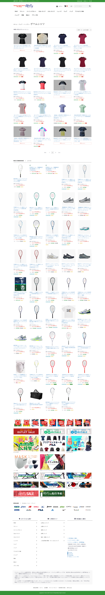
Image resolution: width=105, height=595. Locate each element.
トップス (26, 24)
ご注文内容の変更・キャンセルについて (50, 540)
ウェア (65, 11)
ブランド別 (35, 15)
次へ (59, 152)
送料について (44, 530)
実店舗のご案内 (73, 538)
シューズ (59, 11)
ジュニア (17, 15)
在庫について (44, 533)
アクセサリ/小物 (79, 11)
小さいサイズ (51, 11)
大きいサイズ (42, 11)
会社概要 (46, 587)
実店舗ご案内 (79, 1)
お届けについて (44, 526)
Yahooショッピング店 (74, 556)
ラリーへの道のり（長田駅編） (77, 542)
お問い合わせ (69, 587)
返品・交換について (45, 537)
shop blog (71, 555)
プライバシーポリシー (53, 587)
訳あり (28, 15)
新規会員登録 (35, 587)
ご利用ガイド (85, 1)
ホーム (15, 24)
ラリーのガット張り (74, 540)
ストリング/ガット (31, 11)
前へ (45, 152)
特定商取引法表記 (62, 587)
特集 (23, 15)
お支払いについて (45, 522)
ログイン (41, 587)
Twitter (70, 552)
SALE (16, 11)
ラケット (22, 11)
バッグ (71, 11)
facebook (71, 553)
